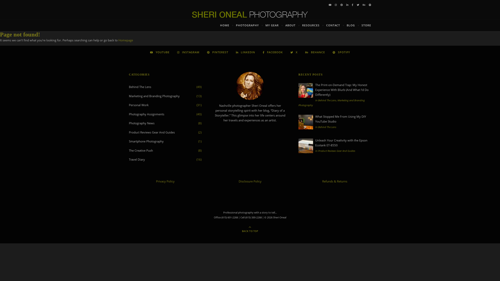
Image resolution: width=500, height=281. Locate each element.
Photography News (141, 123)
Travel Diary (137, 159)
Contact (333, 25)
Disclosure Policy (250, 181)
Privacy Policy (165, 181)
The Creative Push (141, 150)
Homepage (125, 40)
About (290, 25)
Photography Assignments (146, 114)
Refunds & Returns (334, 181)
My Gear (272, 25)
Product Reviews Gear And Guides (152, 132)
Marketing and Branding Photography (154, 96)
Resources (311, 25)
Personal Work (139, 105)
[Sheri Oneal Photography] (250, 14)
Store (366, 25)
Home (224, 25)
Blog (351, 25)
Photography (247, 25)
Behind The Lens (140, 87)
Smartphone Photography (146, 141)
